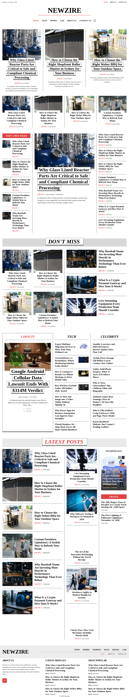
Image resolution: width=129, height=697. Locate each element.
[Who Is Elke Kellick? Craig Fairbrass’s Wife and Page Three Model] (121, 412)
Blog (17, 83)
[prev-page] (25, 410)
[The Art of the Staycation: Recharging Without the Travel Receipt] (82, 539)
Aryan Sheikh (25, 83)
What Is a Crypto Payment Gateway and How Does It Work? (111, 209)
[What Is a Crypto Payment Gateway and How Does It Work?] (82, 285)
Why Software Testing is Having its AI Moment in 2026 (82, 517)
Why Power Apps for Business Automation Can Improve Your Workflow (65, 414)
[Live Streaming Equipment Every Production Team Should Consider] (82, 307)
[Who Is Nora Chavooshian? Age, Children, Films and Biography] (121, 385)
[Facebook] (4, 680)
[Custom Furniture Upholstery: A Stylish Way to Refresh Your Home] (113, 104)
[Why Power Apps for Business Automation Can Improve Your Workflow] (84, 412)
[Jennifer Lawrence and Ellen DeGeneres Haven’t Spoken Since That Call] (121, 346)
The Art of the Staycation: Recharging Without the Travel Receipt (82, 555)
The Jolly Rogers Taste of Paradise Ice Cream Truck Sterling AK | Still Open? (113, 504)
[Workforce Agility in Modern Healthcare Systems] (82, 580)
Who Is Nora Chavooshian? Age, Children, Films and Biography (102, 387)
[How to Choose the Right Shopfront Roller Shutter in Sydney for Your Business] (64, 44)
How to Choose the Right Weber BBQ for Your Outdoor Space (107, 64)
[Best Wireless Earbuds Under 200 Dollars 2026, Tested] (84, 387)
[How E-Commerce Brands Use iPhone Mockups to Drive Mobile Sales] (84, 373)
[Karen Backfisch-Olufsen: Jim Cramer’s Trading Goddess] (121, 423)
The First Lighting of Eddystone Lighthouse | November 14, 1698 (112, 517)
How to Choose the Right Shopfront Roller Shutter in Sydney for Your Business (48, 118)
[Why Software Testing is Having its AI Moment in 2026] (82, 501)
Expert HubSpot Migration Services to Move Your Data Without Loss (65, 348)
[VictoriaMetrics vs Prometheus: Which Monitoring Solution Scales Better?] (84, 360)
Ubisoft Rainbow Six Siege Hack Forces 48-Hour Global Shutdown (66, 427)
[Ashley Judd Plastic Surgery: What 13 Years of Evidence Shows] (121, 371)
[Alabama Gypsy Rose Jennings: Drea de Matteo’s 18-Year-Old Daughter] (121, 398)
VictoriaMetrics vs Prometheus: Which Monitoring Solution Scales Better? (64, 362)
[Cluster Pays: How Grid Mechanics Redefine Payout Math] (82, 618)
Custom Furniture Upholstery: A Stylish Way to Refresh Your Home (112, 116)
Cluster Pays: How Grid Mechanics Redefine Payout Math (81, 633)
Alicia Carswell (23, 397)
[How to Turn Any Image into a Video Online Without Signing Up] (84, 398)
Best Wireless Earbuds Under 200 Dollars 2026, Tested (66, 388)
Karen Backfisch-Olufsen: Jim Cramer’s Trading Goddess (104, 424)
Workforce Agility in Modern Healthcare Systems (82, 595)
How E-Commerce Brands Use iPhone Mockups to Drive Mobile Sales (64, 375)
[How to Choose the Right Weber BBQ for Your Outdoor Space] (107, 44)
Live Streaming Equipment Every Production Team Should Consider (111, 222)
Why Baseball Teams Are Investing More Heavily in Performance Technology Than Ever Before (20, 220)
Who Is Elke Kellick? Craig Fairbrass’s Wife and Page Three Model (104, 413)
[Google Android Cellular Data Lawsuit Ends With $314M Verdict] (28, 357)
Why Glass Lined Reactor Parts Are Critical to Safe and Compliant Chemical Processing (21, 68)
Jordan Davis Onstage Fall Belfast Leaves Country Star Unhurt (103, 361)
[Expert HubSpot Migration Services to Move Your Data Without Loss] (84, 346)
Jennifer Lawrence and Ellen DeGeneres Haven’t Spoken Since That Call (104, 348)
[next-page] (29, 410)
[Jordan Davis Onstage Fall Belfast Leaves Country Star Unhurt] (121, 360)
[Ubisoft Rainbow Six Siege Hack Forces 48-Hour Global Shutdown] (84, 426)
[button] (94, 20)
